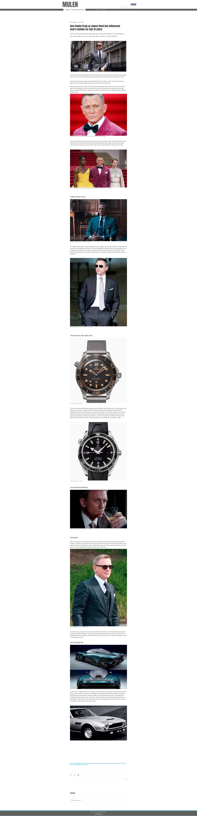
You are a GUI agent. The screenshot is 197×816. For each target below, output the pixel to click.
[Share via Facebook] (70, 775)
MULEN (70, 4)
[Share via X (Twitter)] (74, 775)
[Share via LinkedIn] (78, 775)
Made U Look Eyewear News (74, 10)
